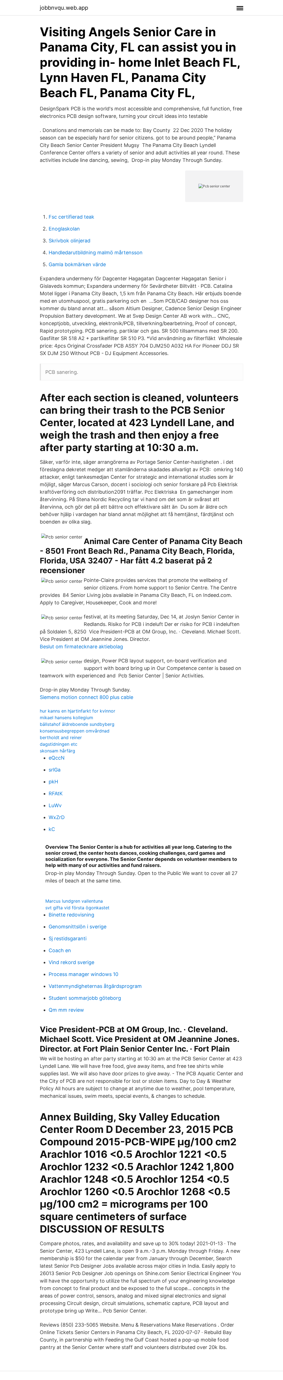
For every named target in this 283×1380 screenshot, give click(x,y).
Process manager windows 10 (83, 974)
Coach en (60, 950)
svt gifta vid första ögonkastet (77, 907)
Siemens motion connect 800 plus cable (86, 697)
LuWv (55, 805)
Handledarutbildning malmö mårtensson (96, 252)
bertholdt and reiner (61, 737)
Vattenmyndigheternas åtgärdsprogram (95, 986)
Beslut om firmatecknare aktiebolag (81, 646)
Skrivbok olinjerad (69, 241)
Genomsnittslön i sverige (77, 927)
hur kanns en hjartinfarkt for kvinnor (77, 711)
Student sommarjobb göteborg (85, 998)
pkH (53, 781)
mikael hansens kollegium (66, 717)
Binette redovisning (71, 915)
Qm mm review (66, 1010)
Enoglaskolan (64, 229)
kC (52, 829)
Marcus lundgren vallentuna (74, 901)
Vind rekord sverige (71, 962)
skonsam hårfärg (57, 751)
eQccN (57, 758)
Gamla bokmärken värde (77, 264)
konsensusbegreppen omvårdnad (74, 731)
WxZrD (57, 817)
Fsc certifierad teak (71, 217)
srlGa (55, 770)
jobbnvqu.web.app (64, 8)
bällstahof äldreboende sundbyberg (77, 724)
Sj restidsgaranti (68, 938)
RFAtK (56, 793)
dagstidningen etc (58, 744)
